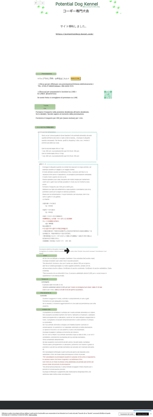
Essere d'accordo (142, 414)
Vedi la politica (33, 415)
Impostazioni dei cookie (126, 414)
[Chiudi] (151, 414)
